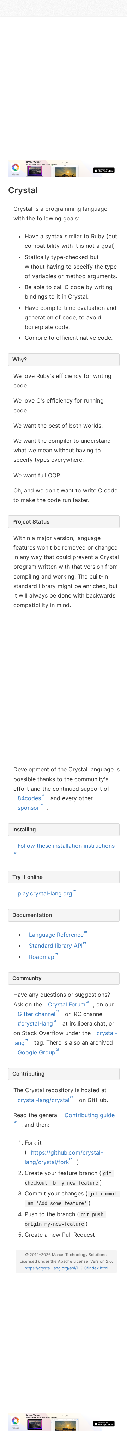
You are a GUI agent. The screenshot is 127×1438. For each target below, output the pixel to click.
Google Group (36, 1052)
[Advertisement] (63, 90)
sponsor (28, 807)
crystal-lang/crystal (43, 1099)
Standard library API (56, 945)
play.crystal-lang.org (45, 893)
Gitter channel (36, 1013)
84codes (29, 798)
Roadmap (41, 956)
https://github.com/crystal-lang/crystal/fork (64, 1157)
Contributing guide (90, 1115)
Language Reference (56, 934)
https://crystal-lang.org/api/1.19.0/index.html (66, 1268)
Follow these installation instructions (66, 845)
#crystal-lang (35, 1023)
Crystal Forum (66, 1004)
